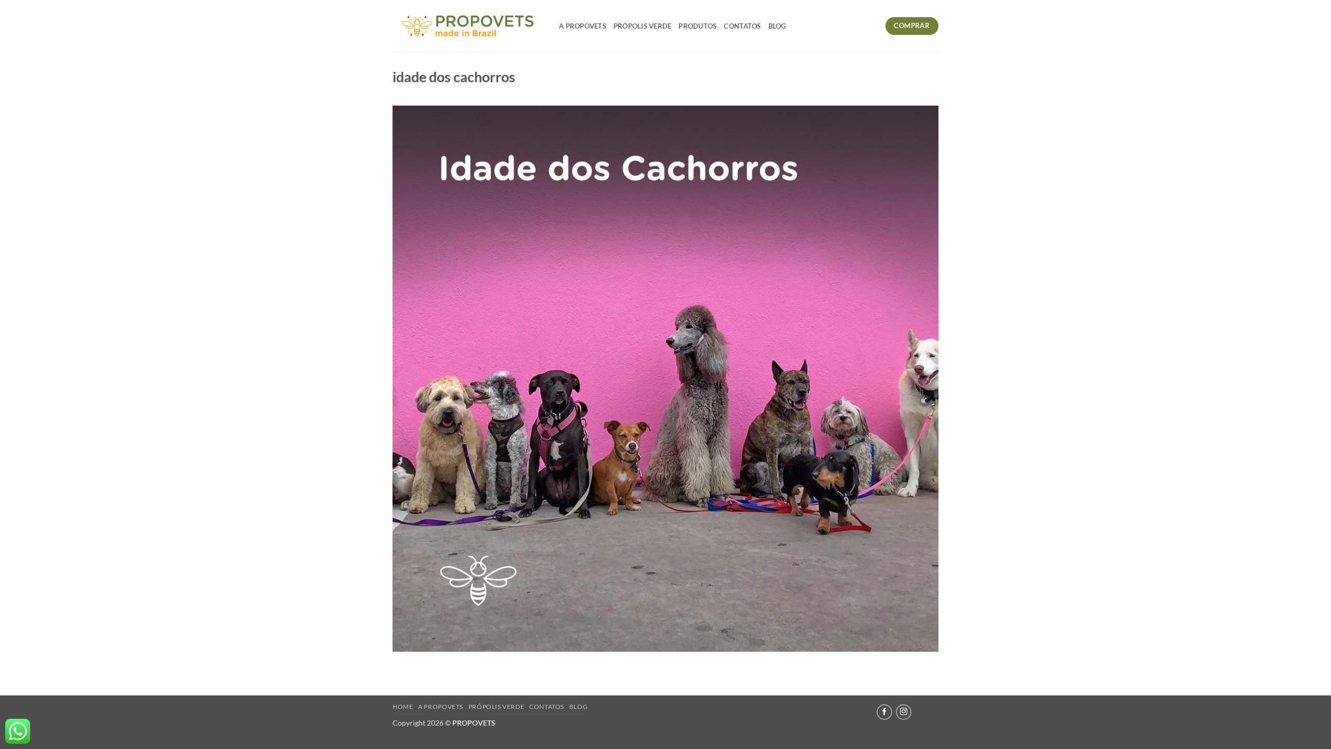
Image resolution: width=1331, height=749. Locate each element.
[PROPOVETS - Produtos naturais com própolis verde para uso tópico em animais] (468, 26)
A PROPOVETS (582, 26)
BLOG (777, 26)
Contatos (742, 26)
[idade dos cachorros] (665, 377)
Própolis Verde (643, 26)
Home (403, 707)
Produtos (697, 26)
